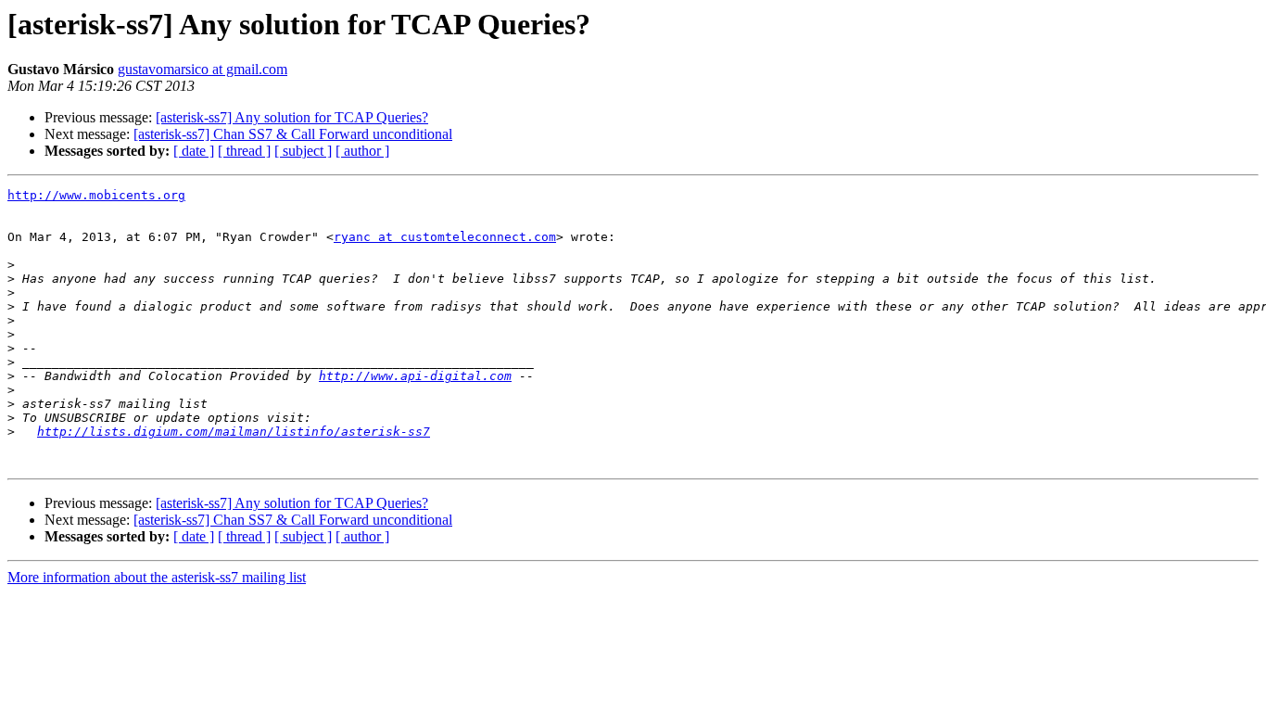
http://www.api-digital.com (415, 376)
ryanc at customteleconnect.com (445, 237)
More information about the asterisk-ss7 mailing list (156, 577)
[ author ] (362, 151)
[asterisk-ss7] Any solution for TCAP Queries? (292, 117)
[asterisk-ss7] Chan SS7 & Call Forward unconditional (292, 134)
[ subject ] (303, 151)
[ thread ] (244, 151)
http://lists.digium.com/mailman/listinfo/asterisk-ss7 (233, 432)
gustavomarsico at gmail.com (202, 69)
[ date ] (193, 151)
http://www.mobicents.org (96, 195)
